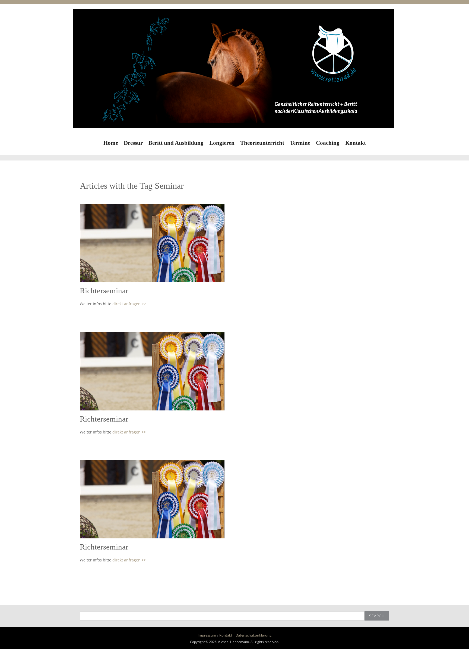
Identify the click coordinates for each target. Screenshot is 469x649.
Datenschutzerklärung (253, 635)
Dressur (133, 143)
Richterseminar (104, 290)
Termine (300, 143)
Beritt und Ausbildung (176, 143)
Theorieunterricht (262, 143)
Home (110, 143)
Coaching (328, 143)
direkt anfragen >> (129, 303)
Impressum (207, 635)
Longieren (221, 143)
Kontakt (355, 143)
